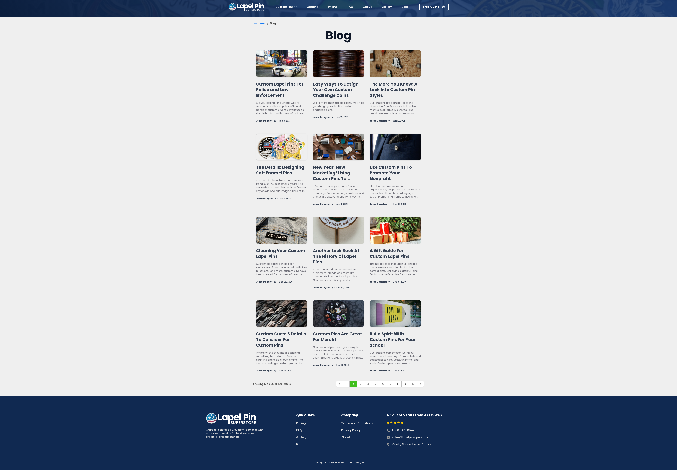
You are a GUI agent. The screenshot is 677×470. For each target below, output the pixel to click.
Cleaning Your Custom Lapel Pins (280, 253)
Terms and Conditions (357, 423)
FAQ (299, 430)
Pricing (301, 423)
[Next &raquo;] (420, 384)
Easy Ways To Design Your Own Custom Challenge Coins (336, 89)
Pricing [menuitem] (333, 7)
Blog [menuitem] (405, 7)
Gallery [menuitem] (387, 7)
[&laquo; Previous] (339, 384)
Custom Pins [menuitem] (284, 7)
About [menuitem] (367, 7)
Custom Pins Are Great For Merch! (337, 336)
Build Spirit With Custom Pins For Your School (393, 339)
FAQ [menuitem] (350, 7)
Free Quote (431, 7)
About (345, 437)
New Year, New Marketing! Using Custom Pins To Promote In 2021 (331, 173)
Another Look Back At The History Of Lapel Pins (336, 256)
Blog (299, 444)
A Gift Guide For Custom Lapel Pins (389, 253)
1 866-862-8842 (403, 430)
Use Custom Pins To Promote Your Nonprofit (391, 173)
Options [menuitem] (312, 7)
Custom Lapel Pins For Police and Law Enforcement (279, 89)
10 (413, 384)
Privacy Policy (351, 430)
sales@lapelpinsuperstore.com (413, 437)
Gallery (301, 437)
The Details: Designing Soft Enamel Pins (280, 170)
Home (262, 23)
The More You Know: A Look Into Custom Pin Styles (393, 89)
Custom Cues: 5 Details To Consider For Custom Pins (281, 339)
